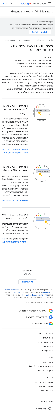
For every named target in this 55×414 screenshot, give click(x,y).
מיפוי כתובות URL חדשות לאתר (14, 200)
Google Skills (47, 351)
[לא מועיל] (25, 274)
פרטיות (42, 401)
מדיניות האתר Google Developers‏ (35, 295)
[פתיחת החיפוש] (11, 3)
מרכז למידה (48, 346)
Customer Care (46, 390)
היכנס (5, 3)
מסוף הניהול (48, 362)
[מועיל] (30, 274)
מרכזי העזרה (48, 338)
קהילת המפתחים (46, 386)
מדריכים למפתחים (45, 342)
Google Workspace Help (43, 40)
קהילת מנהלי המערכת (44, 382)
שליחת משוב (27, 282)
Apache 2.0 (18, 292)
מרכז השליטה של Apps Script (41, 366)
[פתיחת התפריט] (49, 3)
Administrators (44, 11)
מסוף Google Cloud (45, 371)
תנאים (50, 401)
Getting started (20, 11)
